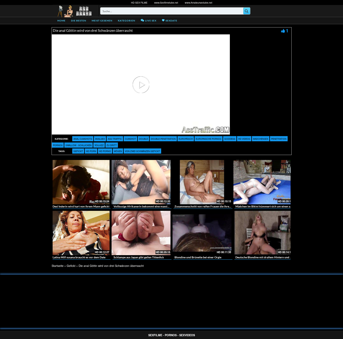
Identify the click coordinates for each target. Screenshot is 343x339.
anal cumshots (82, 138)
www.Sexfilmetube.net (166, 2)
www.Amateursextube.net (198, 2)
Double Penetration (163, 138)
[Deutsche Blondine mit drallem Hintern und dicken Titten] (262, 233)
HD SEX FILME (139, 2)
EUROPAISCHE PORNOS (208, 138)
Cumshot (130, 138)
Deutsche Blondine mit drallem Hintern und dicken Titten (270, 257)
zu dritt (112, 145)
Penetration (278, 138)
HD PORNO (105, 151)
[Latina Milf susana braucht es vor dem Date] (80, 233)
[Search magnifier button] (246, 11)
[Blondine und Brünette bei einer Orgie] (201, 233)
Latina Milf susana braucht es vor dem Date (79, 257)
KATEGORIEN (126, 20)
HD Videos (244, 138)
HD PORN (91, 151)
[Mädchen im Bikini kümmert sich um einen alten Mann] (262, 182)
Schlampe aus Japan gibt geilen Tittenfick (139, 257)
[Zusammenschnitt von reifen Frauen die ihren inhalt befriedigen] (201, 182)
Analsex (100, 138)
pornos (58, 145)
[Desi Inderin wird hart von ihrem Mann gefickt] (80, 182)
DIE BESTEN (78, 20)
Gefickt (78, 151)
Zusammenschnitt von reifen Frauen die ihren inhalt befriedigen (213, 206)
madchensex (260, 138)
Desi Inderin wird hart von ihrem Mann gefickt (81, 206)
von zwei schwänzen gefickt (142, 151)
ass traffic (115, 138)
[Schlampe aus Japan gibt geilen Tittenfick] (141, 233)
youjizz (99, 145)
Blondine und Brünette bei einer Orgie (197, 257)
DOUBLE (143, 138)
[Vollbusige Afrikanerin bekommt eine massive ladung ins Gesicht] (141, 182)
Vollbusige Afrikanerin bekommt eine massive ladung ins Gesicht (153, 206)
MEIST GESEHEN (102, 20)
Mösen (118, 151)
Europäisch (186, 138)
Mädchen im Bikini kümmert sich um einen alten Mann (269, 206)
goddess (229, 138)
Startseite (58, 266)
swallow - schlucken (79, 145)
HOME (61, 20)
